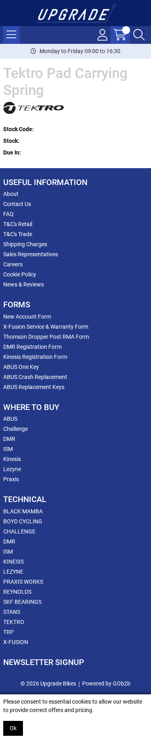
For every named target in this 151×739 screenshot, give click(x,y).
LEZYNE (13, 571)
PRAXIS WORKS (23, 581)
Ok (13, 728)
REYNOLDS (17, 592)
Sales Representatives (30, 254)
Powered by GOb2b (106, 683)
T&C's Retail (17, 224)
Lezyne (12, 469)
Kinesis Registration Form (35, 357)
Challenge (15, 429)
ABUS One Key (21, 367)
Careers (13, 264)
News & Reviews (23, 284)
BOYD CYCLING (22, 521)
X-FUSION (15, 642)
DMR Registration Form (32, 347)
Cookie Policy (19, 274)
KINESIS (13, 561)
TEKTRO (13, 622)
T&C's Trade (17, 234)
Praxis (11, 479)
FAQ (8, 214)
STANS (11, 612)
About (11, 194)
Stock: (11, 141)
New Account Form (27, 316)
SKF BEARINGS (22, 602)
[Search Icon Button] (139, 35)
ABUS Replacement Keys (33, 387)
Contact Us (17, 204)
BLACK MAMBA (23, 511)
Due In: (12, 152)
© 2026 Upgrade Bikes (48, 683)
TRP (8, 632)
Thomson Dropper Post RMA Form (46, 336)
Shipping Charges (25, 244)
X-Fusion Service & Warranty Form (45, 326)
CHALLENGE (19, 531)
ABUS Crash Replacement (35, 377)
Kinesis (12, 459)
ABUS (10, 419)
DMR (9, 439)
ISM (8, 449)
